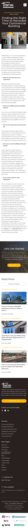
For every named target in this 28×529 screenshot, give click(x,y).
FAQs (3, 465)
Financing (4, 449)
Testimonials (5, 447)
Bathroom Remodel (7, 434)
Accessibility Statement (16, 503)
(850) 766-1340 (5, 480)
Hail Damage (5, 460)
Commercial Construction (9, 429)
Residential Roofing (7, 426)
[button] (25, 4)
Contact (3, 470)
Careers (3, 467)
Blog (2, 455)
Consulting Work (6, 436)
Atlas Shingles (5, 458)
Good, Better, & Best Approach (6, 452)
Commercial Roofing (7, 424)
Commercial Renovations (14, 12)
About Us (4, 445)
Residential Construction (8, 431)
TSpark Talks (5, 463)
